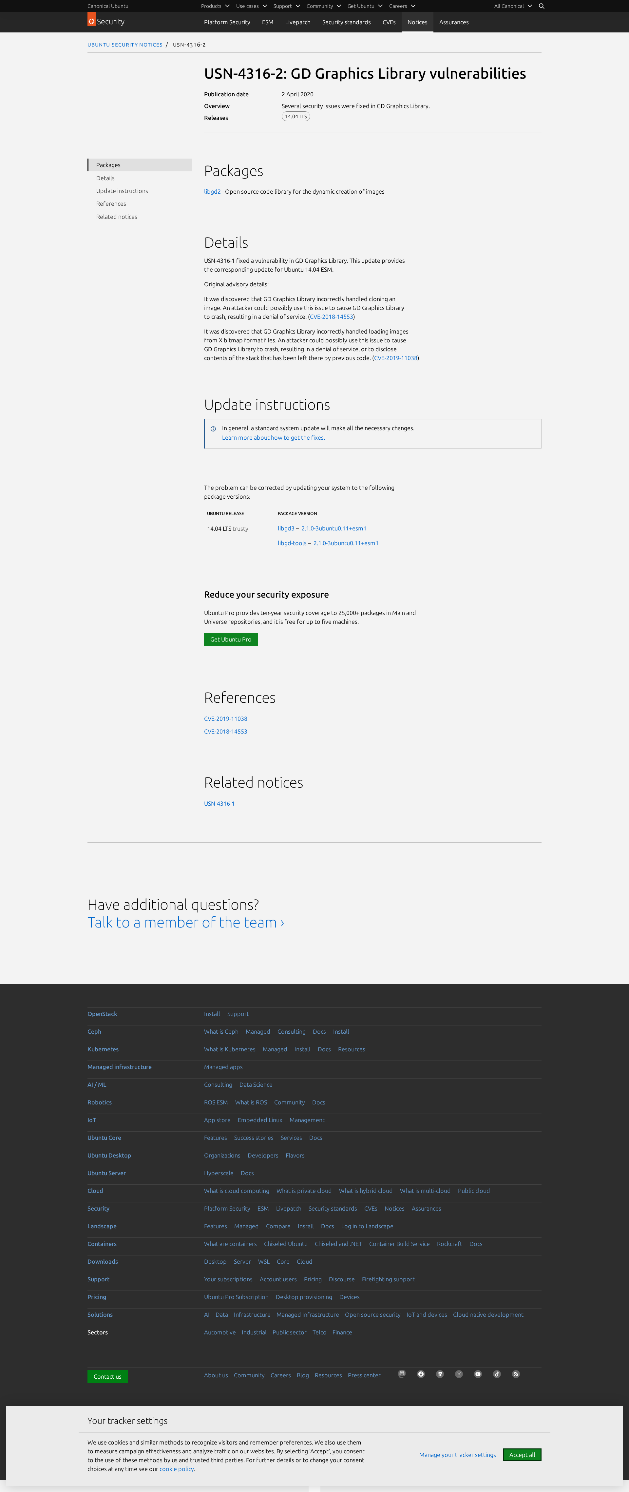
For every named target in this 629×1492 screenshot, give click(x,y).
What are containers (230, 1243)
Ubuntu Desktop (109, 1155)
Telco (320, 1332)
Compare (278, 1226)
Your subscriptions (228, 1279)
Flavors (295, 1155)
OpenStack (102, 1013)
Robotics (99, 1102)
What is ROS (251, 1102)
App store (217, 1120)
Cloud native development (488, 1314)
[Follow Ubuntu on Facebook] (423, 1376)
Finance (342, 1332)
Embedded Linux (260, 1120)
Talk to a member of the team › (185, 922)
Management (307, 1120)
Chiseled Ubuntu (286, 1243)
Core (283, 1261)
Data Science (256, 1084)
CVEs (389, 22)
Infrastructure (252, 1314)
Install (212, 1013)
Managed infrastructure (119, 1066)
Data (222, 1314)
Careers (281, 1375)
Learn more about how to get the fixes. (273, 437)
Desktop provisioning (304, 1296)
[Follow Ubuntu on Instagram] (461, 1376)
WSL (264, 1261)
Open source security (373, 1314)
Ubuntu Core (104, 1137)
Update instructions (122, 190)
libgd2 (212, 191)
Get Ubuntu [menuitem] (361, 6)
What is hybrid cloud (366, 1190)
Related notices (116, 216)
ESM (268, 22)
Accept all (522, 1454)
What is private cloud (304, 1190)
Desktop (215, 1261)
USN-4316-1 (219, 803)
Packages (108, 165)
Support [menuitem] (283, 6)
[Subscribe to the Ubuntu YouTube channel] (480, 1376)
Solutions (100, 1314)
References (111, 203)
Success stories (254, 1137)
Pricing (313, 1279)
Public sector (290, 1332)
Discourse (342, 1279)
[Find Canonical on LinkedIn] (442, 1376)
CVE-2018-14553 (331, 316)
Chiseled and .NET (338, 1243)
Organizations (222, 1155)
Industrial (254, 1332)
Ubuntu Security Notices (125, 44)
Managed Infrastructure (307, 1314)
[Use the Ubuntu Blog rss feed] (518, 1376)
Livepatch (298, 22)
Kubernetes (103, 1049)
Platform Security (227, 22)
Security (98, 1208)
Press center (364, 1375)
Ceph (94, 1031)
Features (215, 1137)
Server (242, 1261)
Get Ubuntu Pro (231, 639)
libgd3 (286, 528)
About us (216, 1375)
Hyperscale (219, 1173)
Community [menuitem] (320, 6)
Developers (263, 1155)
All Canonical (509, 6)
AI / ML (96, 1084)
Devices (349, 1296)
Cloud (95, 1190)
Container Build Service (399, 1243)
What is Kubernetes (230, 1049)
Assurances (454, 22)
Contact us (108, 1376)
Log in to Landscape (367, 1226)
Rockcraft (449, 1243)
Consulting (291, 1031)
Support (238, 1013)
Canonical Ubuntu (107, 6)
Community (289, 1102)
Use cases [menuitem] (247, 6)
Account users (278, 1279)
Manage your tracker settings (457, 1454)
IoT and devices (427, 1314)
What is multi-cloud (425, 1190)
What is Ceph (221, 1031)
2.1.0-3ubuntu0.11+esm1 (334, 528)
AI (207, 1314)
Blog (303, 1375)
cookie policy (177, 1468)
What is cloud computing (236, 1190)
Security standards (346, 22)
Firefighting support (388, 1279)
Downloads (102, 1261)
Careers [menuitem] (398, 6)
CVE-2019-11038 (395, 357)
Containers (102, 1243)
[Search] (541, 6)
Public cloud (474, 1190)
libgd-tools (292, 543)
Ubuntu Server (106, 1173)
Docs (319, 1031)
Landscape (102, 1226)
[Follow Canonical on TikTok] (499, 1376)
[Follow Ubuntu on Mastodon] (404, 1376)
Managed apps (223, 1066)
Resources (351, 1049)
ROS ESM (216, 1102)
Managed (258, 1031)
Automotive (220, 1332)
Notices (418, 22)
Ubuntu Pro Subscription (236, 1296)
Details (105, 178)
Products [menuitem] (211, 6)
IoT (91, 1120)
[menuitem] (513, 6)
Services (291, 1137)
